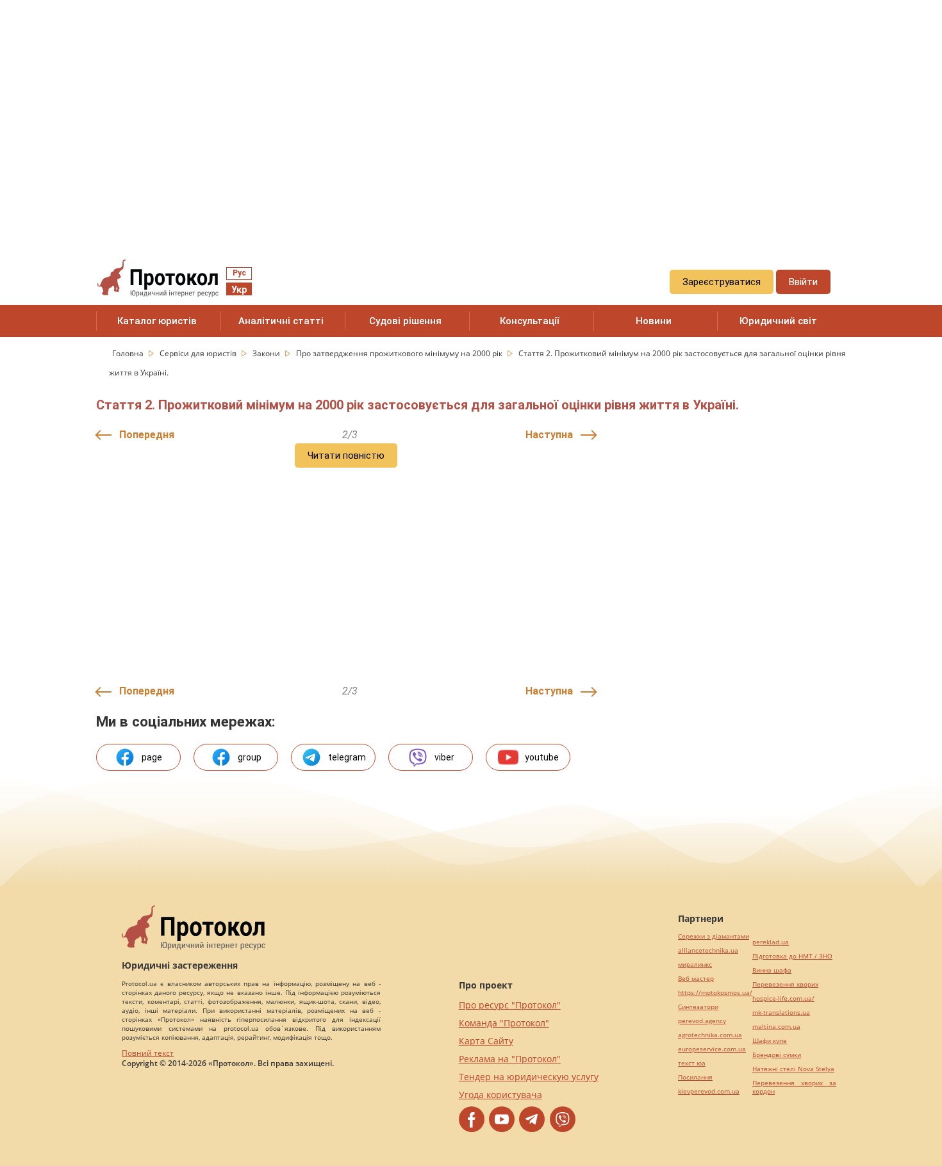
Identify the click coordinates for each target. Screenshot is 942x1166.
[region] (471, 115)
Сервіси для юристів (199, 353)
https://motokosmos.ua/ (715, 993)
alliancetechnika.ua (708, 950)
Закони (267, 353)
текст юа (692, 1063)
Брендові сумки (776, 1055)
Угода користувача (500, 1094)
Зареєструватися (721, 282)
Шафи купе (769, 1041)
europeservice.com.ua (712, 1049)
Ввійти (803, 282)
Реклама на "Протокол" (510, 1059)
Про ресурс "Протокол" (510, 1005)
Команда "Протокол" (504, 1023)
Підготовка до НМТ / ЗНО (792, 956)
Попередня (146, 435)
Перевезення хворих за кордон (794, 1087)
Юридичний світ (778, 321)
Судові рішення (405, 321)
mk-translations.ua (781, 1012)
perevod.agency (702, 1021)
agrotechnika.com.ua (710, 1035)
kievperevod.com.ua (709, 1091)
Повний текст (148, 1052)
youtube (542, 757)
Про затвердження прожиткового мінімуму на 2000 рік (400, 353)
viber (444, 757)
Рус (239, 272)
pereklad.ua (770, 942)
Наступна (549, 435)
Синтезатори (698, 1007)
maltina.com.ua (776, 1026)
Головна (128, 353)
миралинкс (695, 964)
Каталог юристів (157, 321)
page (152, 757)
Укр (239, 289)
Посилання (695, 1077)
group (249, 757)
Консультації (529, 321)
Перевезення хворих (785, 984)
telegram (347, 757)
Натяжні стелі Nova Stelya (793, 1069)
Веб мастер (696, 978)
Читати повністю (346, 455)
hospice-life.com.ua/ (783, 998)
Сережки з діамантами (713, 936)
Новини (654, 321)
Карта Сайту (486, 1041)
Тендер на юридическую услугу (529, 1077)
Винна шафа (771, 970)
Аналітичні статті (281, 321)
